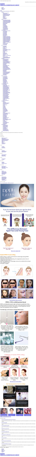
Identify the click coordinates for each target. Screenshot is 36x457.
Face (2, 75)
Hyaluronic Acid (5, 99)
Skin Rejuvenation (5, 115)
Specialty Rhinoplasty (4, 151)
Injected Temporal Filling (6, 88)
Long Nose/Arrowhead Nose (6, 72)
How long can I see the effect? (15, 381)
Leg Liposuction (5, 32)
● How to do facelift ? (4, 437)
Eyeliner (4, 120)
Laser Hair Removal (5, 113)
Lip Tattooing (4, 121)
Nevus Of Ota (4, 108)
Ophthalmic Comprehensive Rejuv (7, 55)
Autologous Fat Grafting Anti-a (6, 14)
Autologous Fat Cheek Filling (6, 40)
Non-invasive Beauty (5, 93)
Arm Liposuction (5, 33)
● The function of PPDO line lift (5, 431)
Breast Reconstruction (5, 29)
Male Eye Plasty (5, 50)
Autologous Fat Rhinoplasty (6, 62)
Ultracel (4, 17)
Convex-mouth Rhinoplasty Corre (7, 69)
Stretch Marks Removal (5, 103)
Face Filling (3, 159)
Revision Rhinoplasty (5, 73)
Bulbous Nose (4, 70)
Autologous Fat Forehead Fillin (6, 38)
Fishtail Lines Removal (5, 95)
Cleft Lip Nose (4, 74)
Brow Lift (4, 54)
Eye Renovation (3, 147)
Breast (2, 19)
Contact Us (3, 9)
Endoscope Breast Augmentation (6, 21)
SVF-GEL (4, 42)
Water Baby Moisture (5, 114)
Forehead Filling (5, 80)
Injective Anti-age (5, 13)
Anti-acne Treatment (5, 110)
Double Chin (4, 79)
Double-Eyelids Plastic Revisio (6, 57)
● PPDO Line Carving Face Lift (5, 428)
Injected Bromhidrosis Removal (6, 92)
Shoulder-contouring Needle (6, 85)
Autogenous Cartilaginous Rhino (6, 61)
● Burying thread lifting (4, 422)
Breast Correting (3, 155)
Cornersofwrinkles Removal (6, 98)
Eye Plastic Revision (5, 56)
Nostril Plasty (4, 64)
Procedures (3, 449)
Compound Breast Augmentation (6, 20)
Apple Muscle (4, 18)
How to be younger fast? (15, 250)
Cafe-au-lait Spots (5, 104)
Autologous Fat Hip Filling (6, 41)
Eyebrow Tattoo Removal (6, 122)
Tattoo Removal (5, 123)
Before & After (3, 8)
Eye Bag (4, 51)
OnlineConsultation (1, 10)
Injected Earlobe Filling (5, 91)
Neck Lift (4, 101)
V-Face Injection (5, 76)
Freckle (4, 105)
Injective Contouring (4, 166)
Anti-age (3, 12)
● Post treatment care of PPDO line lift (6, 434)
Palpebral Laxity (5, 53)
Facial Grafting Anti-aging (6, 15)
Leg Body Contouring (4, 163)
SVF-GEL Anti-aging (5, 43)
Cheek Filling (4, 82)
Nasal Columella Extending (6, 65)
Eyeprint (4, 52)
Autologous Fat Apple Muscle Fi (6, 39)
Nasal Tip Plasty (5, 63)
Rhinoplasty (3, 58)
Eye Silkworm (4, 48)
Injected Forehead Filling (6, 87)
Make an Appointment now (5, 416)
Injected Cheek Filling (5, 89)
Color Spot (4, 107)
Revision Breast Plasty (5, 125)
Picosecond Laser (5, 109)
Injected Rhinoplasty (5, 60)
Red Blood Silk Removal (6, 117)
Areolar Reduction (5, 26)
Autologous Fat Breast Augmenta (7, 37)
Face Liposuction (5, 31)
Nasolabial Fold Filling (5, 83)
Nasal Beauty (3, 150)
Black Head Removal (5, 118)
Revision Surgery (4, 124)
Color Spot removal (4, 171)
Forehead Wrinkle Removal (6, 96)
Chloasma (4, 106)
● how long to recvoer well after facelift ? (6, 440)
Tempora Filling (5, 81)
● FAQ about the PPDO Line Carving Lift (6, 443)
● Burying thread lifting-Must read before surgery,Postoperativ (9, 419)
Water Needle (4, 16)
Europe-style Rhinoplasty (6, 67)
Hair (2, 131)
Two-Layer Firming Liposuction (6, 30)
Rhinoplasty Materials (5, 66)
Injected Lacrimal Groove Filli (6, 90)
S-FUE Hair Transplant (5, 129)
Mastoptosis (4, 24)
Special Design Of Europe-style (6, 68)
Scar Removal (4, 127)
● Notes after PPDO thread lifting (5, 425)
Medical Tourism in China (6, 130)
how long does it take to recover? (16, 300)
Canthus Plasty (4, 46)
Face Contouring (3, 158)
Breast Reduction (5, 23)
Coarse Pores (4, 111)
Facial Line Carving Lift (5, 94)
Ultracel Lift (4, 102)
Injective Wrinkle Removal (5, 167)
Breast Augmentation (4, 154)
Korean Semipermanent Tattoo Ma (7, 119)
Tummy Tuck (4, 35)
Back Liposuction (5, 34)
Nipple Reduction (5, 25)
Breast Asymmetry (5, 27)
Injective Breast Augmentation (6, 22)
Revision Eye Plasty (5, 126)
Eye (2, 45)
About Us (3, 7)
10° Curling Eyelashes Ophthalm (6, 49)
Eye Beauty (3, 146)
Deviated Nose (4, 71)
